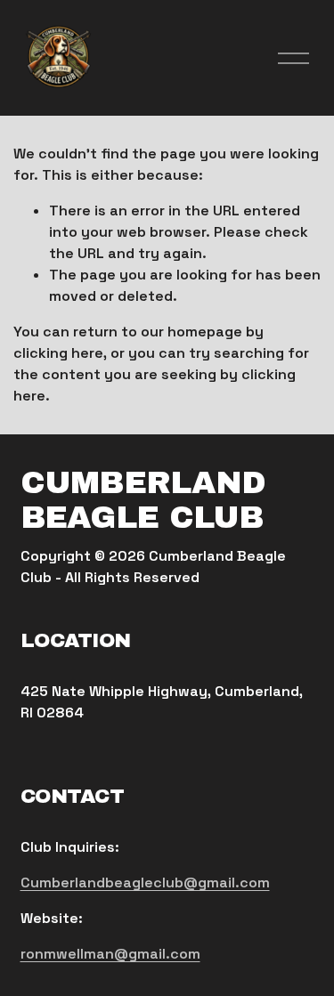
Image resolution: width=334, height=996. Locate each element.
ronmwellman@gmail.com (110, 953)
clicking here (58, 353)
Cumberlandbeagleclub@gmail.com (145, 882)
